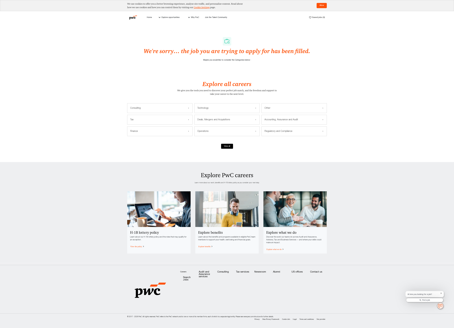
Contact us (316, 272)
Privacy (257, 319)
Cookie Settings (202, 7)
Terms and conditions (306, 319)
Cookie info (286, 319)
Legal (295, 319)
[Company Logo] (133, 17)
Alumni (276, 272)
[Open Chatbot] (440, 306)
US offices (297, 272)
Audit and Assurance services (204, 274)
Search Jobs (187, 278)
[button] (227, 146)
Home (149, 17)
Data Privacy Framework (270, 319)
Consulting (223, 272)
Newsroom (260, 272)
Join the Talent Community (216, 17)
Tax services (242, 272)
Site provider (321, 319)
